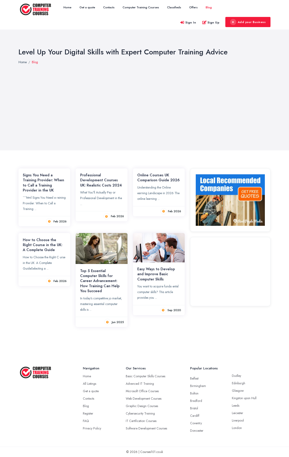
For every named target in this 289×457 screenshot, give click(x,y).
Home (67, 7)
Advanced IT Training (140, 383)
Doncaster (196, 430)
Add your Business (252, 22)
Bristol (194, 408)
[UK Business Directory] (230, 200)
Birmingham (198, 386)
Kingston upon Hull (244, 398)
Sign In (190, 22)
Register (88, 413)
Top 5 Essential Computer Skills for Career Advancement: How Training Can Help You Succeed (100, 281)
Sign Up (213, 22)
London (237, 428)
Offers (193, 7)
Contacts (108, 7)
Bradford (196, 401)
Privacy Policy (92, 428)
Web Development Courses (143, 398)
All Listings (89, 383)
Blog (209, 7)
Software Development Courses (146, 428)
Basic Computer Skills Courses (145, 376)
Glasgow (238, 390)
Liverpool (238, 420)
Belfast (194, 378)
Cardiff (194, 415)
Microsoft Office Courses (142, 391)
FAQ (86, 421)
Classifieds (174, 7)
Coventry (196, 423)
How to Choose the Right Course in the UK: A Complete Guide (42, 245)
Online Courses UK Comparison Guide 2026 (158, 178)
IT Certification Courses (141, 421)
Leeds (235, 405)
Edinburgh (238, 383)
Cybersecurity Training (140, 413)
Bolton (194, 393)
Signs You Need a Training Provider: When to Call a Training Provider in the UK (43, 183)
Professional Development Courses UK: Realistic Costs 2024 (101, 180)
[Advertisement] (230, 271)
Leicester (237, 413)
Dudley (236, 375)
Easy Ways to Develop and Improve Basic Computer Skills (156, 274)
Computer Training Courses (141, 7)
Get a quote (87, 7)
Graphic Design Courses (142, 406)
